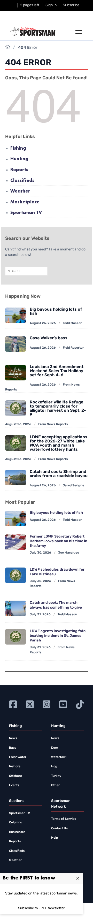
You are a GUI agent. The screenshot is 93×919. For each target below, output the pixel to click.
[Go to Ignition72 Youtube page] (63, 704)
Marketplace (25, 202)
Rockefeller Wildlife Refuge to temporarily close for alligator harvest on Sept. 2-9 (58, 408)
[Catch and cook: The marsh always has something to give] (15, 608)
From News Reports (53, 424)
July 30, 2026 (40, 552)
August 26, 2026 (43, 323)
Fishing (18, 148)
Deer (54, 747)
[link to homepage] (33, 31)
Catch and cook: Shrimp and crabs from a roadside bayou (59, 474)
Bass (12, 747)
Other (55, 785)
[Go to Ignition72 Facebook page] (13, 704)
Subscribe (71, 5)
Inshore (14, 766)
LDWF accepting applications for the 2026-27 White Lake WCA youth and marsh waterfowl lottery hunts (58, 443)
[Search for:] (26, 271)
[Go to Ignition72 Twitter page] (30, 704)
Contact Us (59, 828)
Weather (20, 191)
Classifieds (22, 181)
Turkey (56, 776)
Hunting (19, 159)
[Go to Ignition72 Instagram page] (47, 704)
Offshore (15, 776)
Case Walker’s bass (48, 338)
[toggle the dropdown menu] (78, 32)
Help (54, 837)
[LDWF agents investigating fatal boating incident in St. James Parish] (15, 637)
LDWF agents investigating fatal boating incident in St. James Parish (58, 635)
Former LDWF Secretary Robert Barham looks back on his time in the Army (58, 541)
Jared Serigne (73, 485)
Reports (19, 170)
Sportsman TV (26, 213)
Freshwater (17, 757)
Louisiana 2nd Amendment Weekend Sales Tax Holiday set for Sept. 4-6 (56, 371)
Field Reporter (73, 347)
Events (14, 785)
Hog (54, 766)
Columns (15, 822)
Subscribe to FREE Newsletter (41, 908)
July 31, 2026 (40, 614)
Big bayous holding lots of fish (56, 312)
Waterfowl (58, 757)
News (13, 738)
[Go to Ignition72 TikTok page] (80, 704)
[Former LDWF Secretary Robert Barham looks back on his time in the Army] (15, 542)
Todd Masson (72, 323)
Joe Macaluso (68, 552)
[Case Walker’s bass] (15, 344)
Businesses (17, 832)
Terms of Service (63, 819)
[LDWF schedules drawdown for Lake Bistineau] (15, 575)
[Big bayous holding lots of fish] (15, 518)
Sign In (51, 5)
